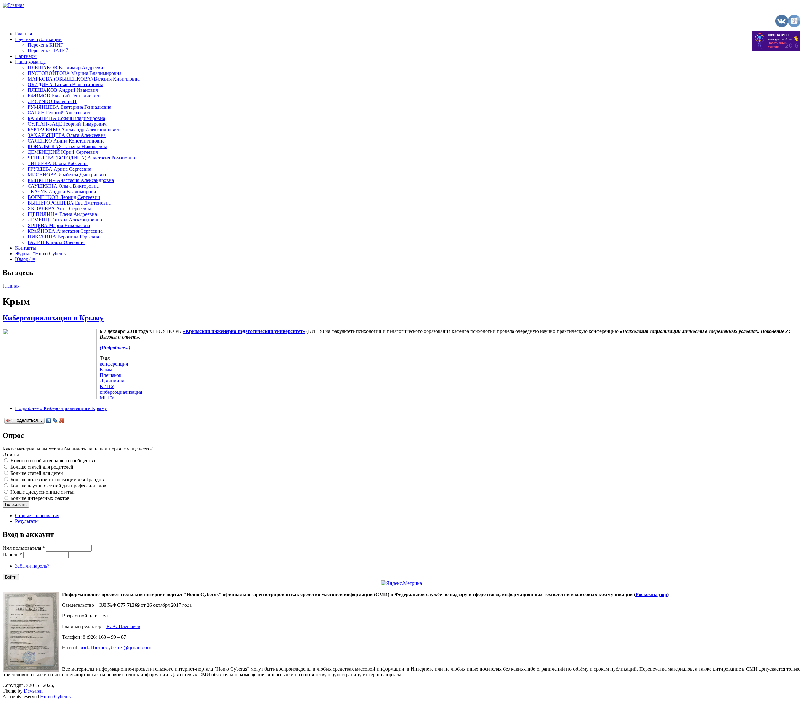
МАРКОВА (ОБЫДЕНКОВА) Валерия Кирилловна (84, 78)
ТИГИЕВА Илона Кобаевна (58, 163)
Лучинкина (112, 380)
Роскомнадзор (651, 594)
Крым (106, 369)
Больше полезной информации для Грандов (57, 479)
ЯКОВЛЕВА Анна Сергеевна (59, 208)
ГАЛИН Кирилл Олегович (56, 242)
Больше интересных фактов (40, 498)
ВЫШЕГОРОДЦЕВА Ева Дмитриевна (69, 202)
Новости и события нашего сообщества (52, 460)
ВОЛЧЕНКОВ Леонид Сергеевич (64, 197)
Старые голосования (37, 515)
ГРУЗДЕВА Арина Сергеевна (59, 169)
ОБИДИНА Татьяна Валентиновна (65, 84)
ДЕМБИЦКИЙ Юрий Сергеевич (63, 152)
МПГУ (107, 397)
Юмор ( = (25, 259)
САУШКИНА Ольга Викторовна (63, 186)
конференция (114, 364)
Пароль (12, 554)
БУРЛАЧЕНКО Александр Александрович (73, 129)
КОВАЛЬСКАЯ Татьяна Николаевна (67, 146)
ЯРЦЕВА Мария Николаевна (59, 225)
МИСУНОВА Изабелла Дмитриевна (67, 174)
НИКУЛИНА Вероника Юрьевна (63, 236)
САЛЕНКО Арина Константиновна (66, 140)
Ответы (11, 454)
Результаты (27, 521)
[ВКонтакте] (48, 421)
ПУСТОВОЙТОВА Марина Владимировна (74, 73)
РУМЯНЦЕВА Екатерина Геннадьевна (69, 107)
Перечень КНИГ (45, 45)
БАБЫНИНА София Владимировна (66, 118)
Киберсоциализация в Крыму (53, 318)
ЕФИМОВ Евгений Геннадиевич (63, 95)
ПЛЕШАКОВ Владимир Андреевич (67, 67)
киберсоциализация (121, 392)
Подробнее (61, 408)
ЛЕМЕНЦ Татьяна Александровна (65, 219)
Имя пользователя (24, 548)
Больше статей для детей (36, 473)
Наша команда (30, 62)
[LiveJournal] (55, 421)
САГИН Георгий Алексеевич (59, 112)
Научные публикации (38, 39)
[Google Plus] (62, 421)
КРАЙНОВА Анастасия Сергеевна (65, 231)
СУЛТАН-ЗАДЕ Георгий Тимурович (67, 124)
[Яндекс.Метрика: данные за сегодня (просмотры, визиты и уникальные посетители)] (401, 583)
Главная (23, 33)
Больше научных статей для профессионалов (58, 485)
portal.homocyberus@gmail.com (115, 647)
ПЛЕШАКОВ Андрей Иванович (63, 90)
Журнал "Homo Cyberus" (41, 253)
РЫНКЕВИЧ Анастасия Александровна (71, 180)
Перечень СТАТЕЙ (48, 50)
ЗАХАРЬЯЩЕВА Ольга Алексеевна (67, 135)
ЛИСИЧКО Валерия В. (52, 101)
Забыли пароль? (32, 566)
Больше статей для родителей (41, 467)
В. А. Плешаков (123, 626)
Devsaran (33, 691)
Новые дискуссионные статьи (42, 492)
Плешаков (110, 375)
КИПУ (107, 386)
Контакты (25, 248)
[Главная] (13, 5)
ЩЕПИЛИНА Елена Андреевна (62, 214)
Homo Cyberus (55, 696)
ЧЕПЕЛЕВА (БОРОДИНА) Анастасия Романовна (81, 157)
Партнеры (26, 56)
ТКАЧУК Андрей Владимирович (63, 191)
